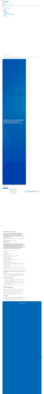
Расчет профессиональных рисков (9, 14)
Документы (5, 10)
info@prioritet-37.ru (11, 3)
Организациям (7, 12)
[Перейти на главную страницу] (6, 2)
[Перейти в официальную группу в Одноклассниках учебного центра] (8, 5)
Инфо (4, 11)
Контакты (5, 15)
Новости (5, 15)
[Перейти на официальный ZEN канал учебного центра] (26, 5)
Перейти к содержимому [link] (2, 0)
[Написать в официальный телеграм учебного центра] (35, 5)
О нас (4, 9)
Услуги (4, 13)
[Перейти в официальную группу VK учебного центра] (17, 5)
